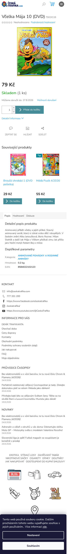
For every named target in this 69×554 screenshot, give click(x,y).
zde (45, 527)
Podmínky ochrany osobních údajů (19, 345)
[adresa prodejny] (34, 511)
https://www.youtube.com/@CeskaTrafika (28, 310)
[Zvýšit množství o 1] (13, 108)
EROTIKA (14, 455)
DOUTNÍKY (57, 458)
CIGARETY (35, 458)
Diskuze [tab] (30, 215)
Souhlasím (33, 546)
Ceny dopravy (9, 332)
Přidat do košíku (31, 109)
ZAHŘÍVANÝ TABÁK (48, 455)
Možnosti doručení (46, 100)
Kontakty (6, 337)
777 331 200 (13, 296)
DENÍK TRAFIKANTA (12, 324)
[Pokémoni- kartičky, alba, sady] (34, 492)
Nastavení (33, 535)
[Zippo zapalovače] (34, 474)
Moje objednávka (10, 358)
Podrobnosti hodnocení (43, 22)
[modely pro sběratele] (54, 474)
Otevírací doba (9, 328)
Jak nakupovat (9, 349)
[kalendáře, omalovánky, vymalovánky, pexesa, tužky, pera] (54, 492)
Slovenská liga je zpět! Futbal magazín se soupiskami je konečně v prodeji (30, 439)
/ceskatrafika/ (13, 306)
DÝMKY (46, 458)
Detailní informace (11, 118)
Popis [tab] (7, 215)
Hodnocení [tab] (18, 215)
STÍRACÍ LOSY (28, 455)
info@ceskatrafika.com (18, 291)
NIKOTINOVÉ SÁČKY (17, 458)
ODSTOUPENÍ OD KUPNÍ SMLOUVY (45, 461)
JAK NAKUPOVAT (14, 461)
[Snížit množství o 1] (13, 112)
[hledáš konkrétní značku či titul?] (14, 492)
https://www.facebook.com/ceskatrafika (27, 301)
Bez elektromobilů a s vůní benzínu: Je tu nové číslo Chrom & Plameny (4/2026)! (33, 375)
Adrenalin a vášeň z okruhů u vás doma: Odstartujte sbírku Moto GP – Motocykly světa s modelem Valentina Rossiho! (32, 428)
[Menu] (61, 4)
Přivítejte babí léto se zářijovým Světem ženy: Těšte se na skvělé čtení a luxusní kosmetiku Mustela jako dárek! (31, 397)
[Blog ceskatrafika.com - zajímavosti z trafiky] (14, 474)
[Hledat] (44, 4)
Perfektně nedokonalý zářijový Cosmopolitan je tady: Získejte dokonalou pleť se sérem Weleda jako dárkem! (33, 386)
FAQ (4, 354)
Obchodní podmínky (12, 341)
